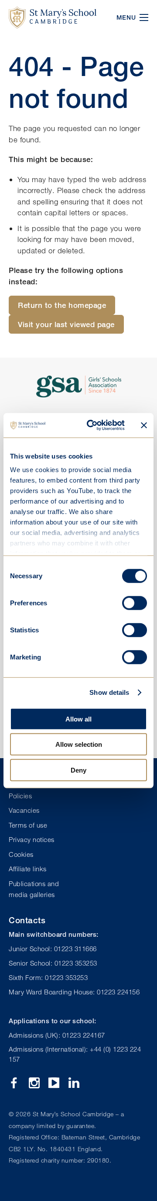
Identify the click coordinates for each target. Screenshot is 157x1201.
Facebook (14, 1082)
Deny (78, 769)
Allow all (78, 718)
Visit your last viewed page (66, 324)
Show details (109, 692)
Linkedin (73, 1082)
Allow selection (78, 744)
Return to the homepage (62, 305)
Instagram (34, 1082)
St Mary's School (52, 17)
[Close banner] (144, 425)
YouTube (53, 1082)
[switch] (134, 603)
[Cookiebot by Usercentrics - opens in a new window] (92, 425)
